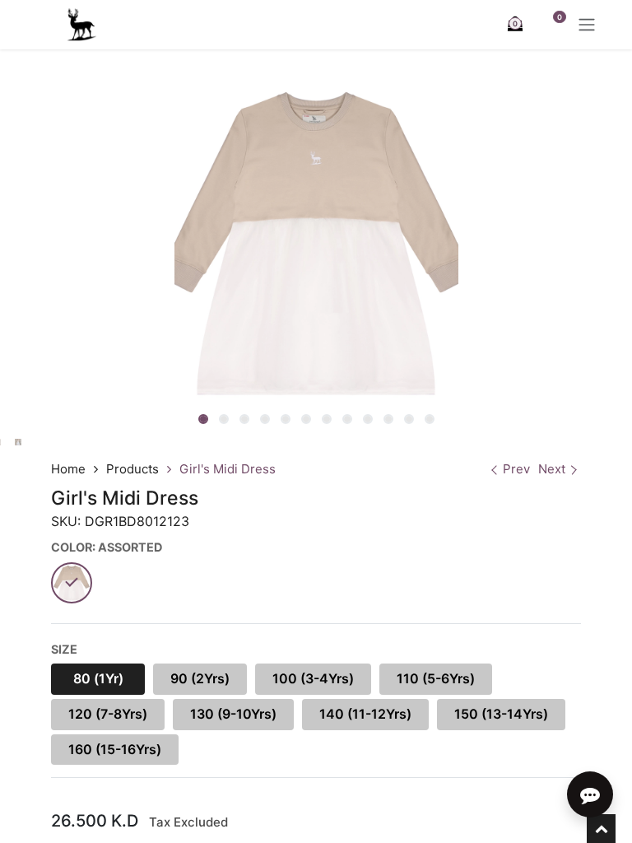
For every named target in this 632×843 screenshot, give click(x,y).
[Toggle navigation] (587, 24)
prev (516, 469)
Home (68, 469)
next (551, 469)
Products (132, 469)
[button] (188, 421)
